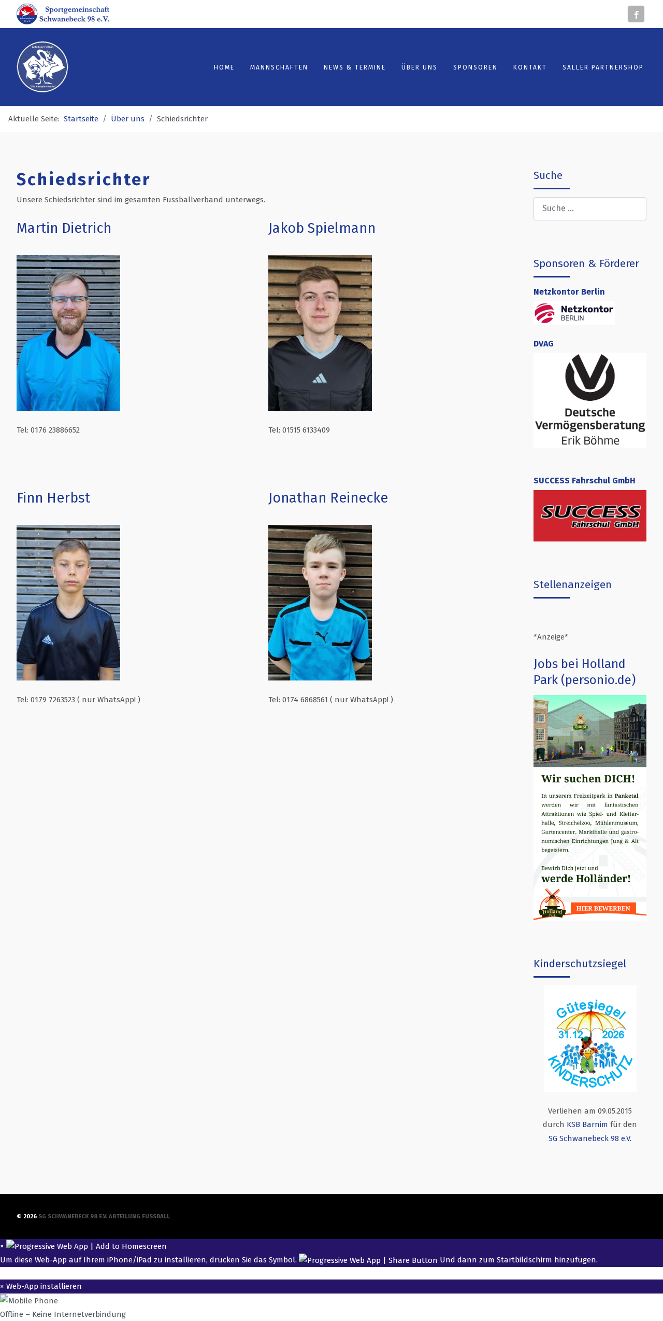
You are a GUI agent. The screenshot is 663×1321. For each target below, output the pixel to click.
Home (224, 67)
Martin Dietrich (64, 228)
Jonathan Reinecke (328, 498)
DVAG (544, 344)
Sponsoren (475, 67)
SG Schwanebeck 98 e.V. (590, 1138)
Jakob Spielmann (322, 228)
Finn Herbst (53, 498)
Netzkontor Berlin (569, 292)
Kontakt (530, 67)
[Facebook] (636, 14)
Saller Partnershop (603, 67)
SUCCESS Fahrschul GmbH (585, 480)
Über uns (419, 67)
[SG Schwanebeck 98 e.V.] (63, 13)
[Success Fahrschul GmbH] (590, 515)
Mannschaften (279, 67)
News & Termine (355, 67)
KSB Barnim (587, 1124)
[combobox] (590, 208)
